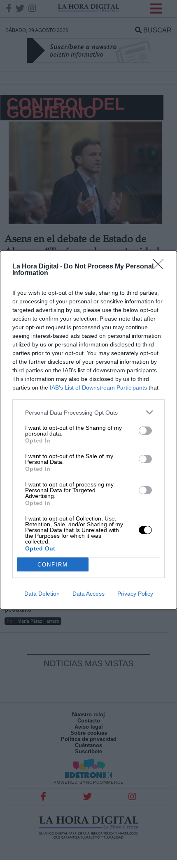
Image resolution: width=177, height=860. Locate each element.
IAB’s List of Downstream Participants (98, 387)
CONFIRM (52, 565)
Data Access (88, 593)
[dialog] (88, 430)
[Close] (161, 267)
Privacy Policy (135, 593)
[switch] (145, 431)
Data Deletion (42, 593)
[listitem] (88, 412)
